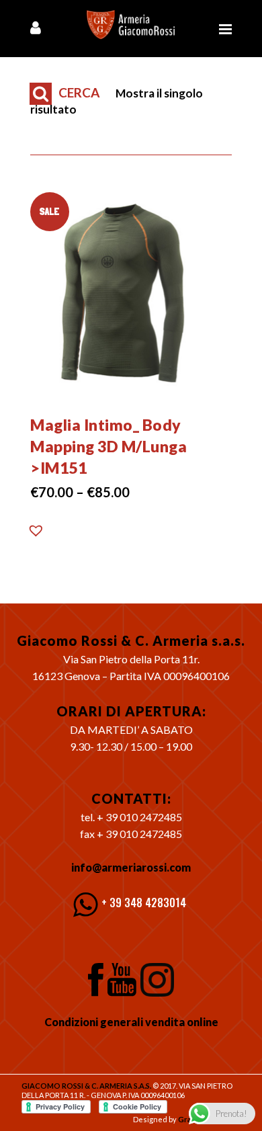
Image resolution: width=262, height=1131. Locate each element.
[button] (36, 534)
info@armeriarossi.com (131, 867)
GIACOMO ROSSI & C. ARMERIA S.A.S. (86, 1085)
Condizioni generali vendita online (131, 1021)
